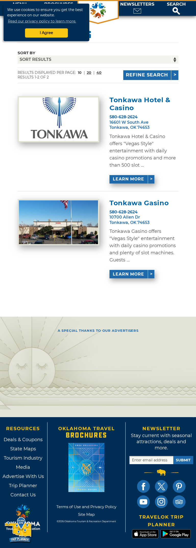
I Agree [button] (46, 32)
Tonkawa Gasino (139, 203)
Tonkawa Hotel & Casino (139, 104)
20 (89, 72)
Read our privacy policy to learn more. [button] (42, 21)
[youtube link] (143, 501)
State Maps (23, 449)
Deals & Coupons (23, 439)
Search (176, 4)
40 (99, 72)
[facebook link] (143, 486)
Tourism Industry (23, 458)
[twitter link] (161, 486)
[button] (176, 8)
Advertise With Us (23, 476)
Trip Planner (23, 485)
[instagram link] (161, 501)
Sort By (26, 53)
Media (23, 467)
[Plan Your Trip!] (18, 530)
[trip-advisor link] (179, 501)
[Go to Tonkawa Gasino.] (58, 222)
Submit (183, 460)
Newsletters (137, 4)
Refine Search (147, 75)
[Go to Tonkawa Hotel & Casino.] (58, 119)
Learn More (128, 179)
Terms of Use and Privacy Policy (86, 506)
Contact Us (23, 495)
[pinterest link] (179, 486)
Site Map (86, 514)
